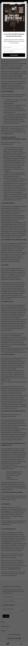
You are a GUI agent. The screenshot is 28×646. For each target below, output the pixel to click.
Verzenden (14, 55)
